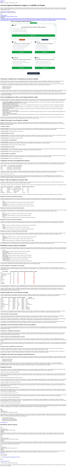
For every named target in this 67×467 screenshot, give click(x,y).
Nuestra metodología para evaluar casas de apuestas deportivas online (36, 18)
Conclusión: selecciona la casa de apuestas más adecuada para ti (37, 20)
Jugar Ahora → (33, 35)
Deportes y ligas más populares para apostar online (27, 19)
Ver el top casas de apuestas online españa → (7, 11)
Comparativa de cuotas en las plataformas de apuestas (9, 19)
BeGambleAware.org (38, 75)
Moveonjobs (2, 0)
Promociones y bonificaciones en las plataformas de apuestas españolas (12, 18)
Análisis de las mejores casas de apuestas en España (56, 18)
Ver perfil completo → (4, 422)
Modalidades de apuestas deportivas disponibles (44, 19)
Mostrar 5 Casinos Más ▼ (33, 73)
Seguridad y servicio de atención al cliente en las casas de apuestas (15, 20)
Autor (1, 1)
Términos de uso (7, 461)
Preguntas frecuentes (52, 20)
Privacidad (2, 461)
